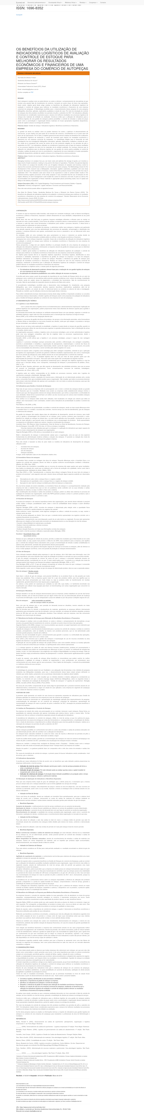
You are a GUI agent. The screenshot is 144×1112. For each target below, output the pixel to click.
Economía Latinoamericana (36, 2)
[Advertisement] (53, 31)
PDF (32, 92)
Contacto (103, 2)
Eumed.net (20, 2)
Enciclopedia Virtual (55, 2)
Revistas (82, 2)
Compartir (19, 15)
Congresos (92, 2)
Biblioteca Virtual (70, 2)
